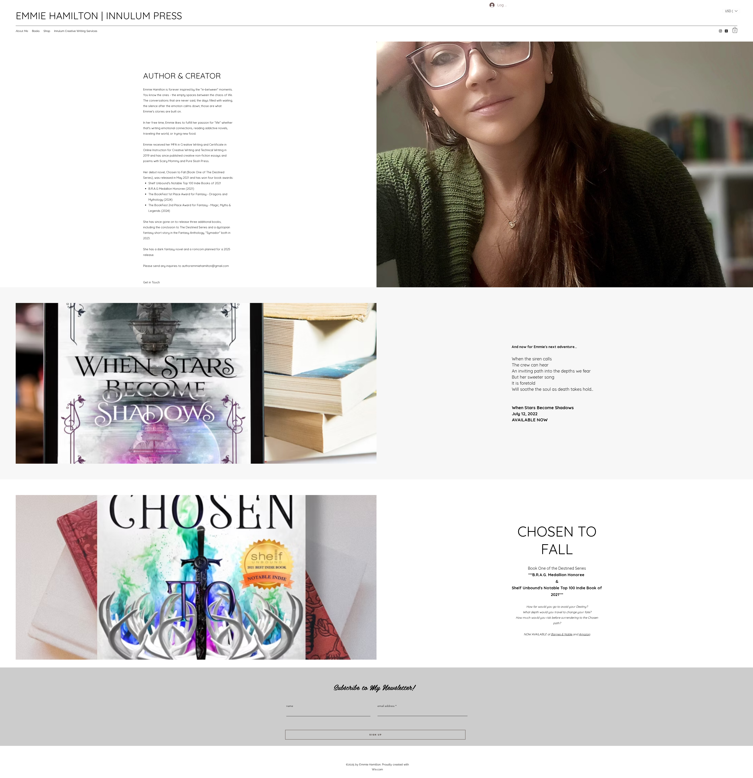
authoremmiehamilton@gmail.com (205, 266)
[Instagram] (720, 31)
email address (386, 706)
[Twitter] (726, 31)
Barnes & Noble (562, 634)
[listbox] (731, 11)
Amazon (584, 634)
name (289, 706)
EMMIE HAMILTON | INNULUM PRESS (99, 15)
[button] (731, 11)
